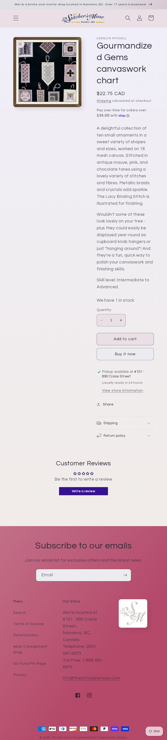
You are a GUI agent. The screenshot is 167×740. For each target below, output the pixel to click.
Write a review (83, 491)
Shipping (104, 100)
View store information (122, 390)
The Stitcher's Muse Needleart (74, 737)
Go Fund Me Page (29, 663)
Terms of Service (28, 624)
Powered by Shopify (112, 737)
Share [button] (108, 404)
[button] (16, 18)
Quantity (104, 310)
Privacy (19, 675)
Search (19, 613)
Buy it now (125, 354)
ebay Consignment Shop (30, 649)
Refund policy (25, 635)
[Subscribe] (125, 575)
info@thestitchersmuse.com (91, 678)
